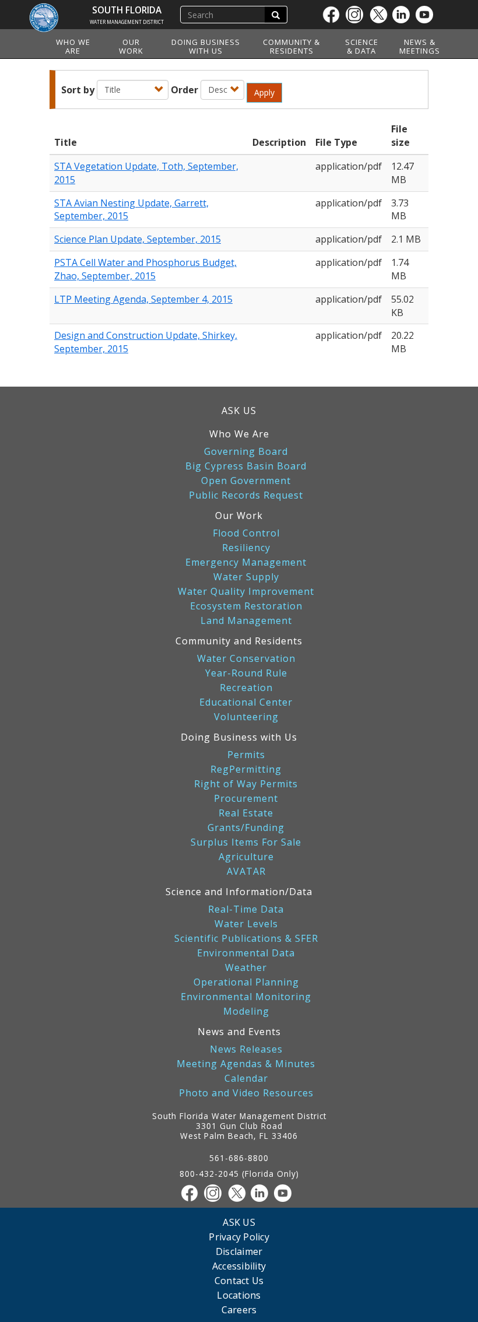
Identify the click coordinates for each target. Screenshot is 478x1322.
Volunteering (246, 717)
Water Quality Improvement (246, 591)
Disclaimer (239, 1251)
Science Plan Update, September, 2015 (137, 239)
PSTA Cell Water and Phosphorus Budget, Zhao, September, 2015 (145, 269)
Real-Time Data (246, 909)
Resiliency (246, 548)
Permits (246, 755)
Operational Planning (246, 982)
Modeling (246, 1011)
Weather (246, 968)
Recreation (246, 688)
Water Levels (246, 924)
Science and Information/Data (239, 891)
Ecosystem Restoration (246, 606)
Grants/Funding (246, 828)
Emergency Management (246, 562)
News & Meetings (419, 46)
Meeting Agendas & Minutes (246, 1064)
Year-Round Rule (246, 673)
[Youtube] (427, 14)
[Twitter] (380, 14)
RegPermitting (246, 769)
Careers (239, 1309)
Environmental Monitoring (246, 997)
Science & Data (361, 46)
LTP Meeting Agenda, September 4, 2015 (143, 299)
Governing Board (246, 452)
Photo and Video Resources (246, 1093)
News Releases (246, 1049)
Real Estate (246, 813)
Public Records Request (246, 495)
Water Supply (246, 577)
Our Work (131, 46)
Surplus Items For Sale (246, 842)
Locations (239, 1295)
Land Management (246, 621)
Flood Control (246, 533)
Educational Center (246, 702)
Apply (264, 92)
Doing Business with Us (205, 46)
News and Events (239, 1031)
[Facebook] (334, 14)
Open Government (246, 481)
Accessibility (239, 1266)
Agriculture (246, 857)
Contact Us (239, 1280)
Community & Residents (291, 46)
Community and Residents (239, 640)
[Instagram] (357, 14)
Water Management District (127, 22)
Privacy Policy (239, 1236)
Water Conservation (246, 659)
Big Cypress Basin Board (246, 466)
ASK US (239, 410)
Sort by (77, 89)
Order (184, 89)
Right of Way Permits (246, 784)
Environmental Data (246, 953)
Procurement (246, 799)
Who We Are (73, 46)
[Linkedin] (404, 14)
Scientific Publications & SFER (246, 938)
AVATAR (246, 871)
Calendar (246, 1078)
